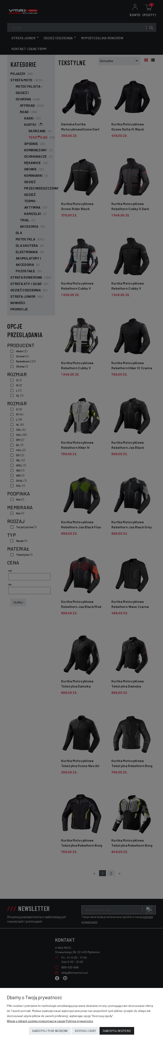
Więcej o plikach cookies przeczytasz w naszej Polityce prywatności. (50, 1021)
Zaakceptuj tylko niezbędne (50, 1031)
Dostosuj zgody (85, 1031)
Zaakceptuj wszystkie (117, 1031)
